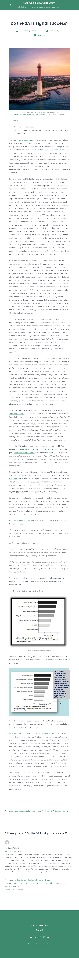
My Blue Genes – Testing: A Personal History (31, 880)
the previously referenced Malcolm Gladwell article (35, 733)
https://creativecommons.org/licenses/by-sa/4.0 (30, 114)
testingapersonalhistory (32, 31)
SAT (52, 811)
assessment (13, 811)
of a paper (13, 478)
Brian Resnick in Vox (17, 520)
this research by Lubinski (24, 452)
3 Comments (43, 35)
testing (65, 811)
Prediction (46, 811)
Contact (39, 930)
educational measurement (30, 811)
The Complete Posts (39, 925)
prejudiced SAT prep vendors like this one (35, 449)
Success (58, 811)
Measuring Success (16, 413)
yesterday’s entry (26, 140)
